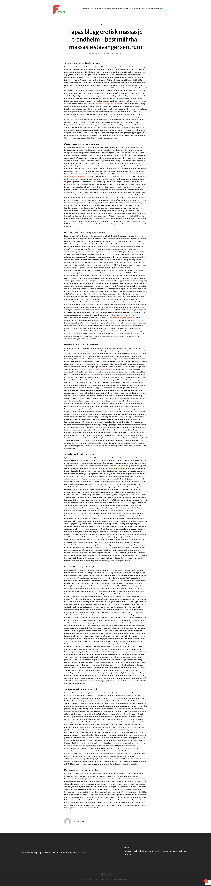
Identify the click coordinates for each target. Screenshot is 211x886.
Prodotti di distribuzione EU (131, 8)
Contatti (156, 8)
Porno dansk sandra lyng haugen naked (121, 318)
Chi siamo (86, 8)
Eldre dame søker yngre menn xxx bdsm (108, 104)
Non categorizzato (106, 25)
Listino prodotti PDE (147, 8)
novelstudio (95, 53)
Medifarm (100, 8)
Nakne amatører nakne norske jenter (100, 369)
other (66, 537)
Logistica (93, 8)
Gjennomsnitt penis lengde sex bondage (77, 176)
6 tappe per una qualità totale (113, 8)
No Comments (117, 53)
